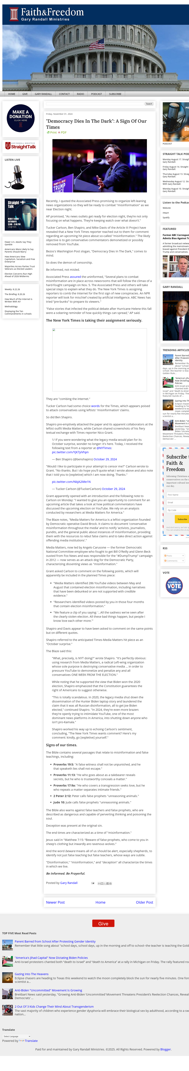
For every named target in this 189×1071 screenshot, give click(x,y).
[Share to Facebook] (107, 883)
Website (167, 207)
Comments (171, 560)
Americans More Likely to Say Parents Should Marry (19, 250)
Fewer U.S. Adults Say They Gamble (18, 243)
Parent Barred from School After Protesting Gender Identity (55, 941)
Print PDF (58, 132)
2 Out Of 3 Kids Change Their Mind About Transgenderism (54, 1007)
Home (100, 902)
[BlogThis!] (102, 883)
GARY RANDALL (43, 94)
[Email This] (99, 883)
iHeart (166, 212)
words (95, 406)
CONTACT (64, 94)
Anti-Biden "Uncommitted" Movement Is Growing (48, 990)
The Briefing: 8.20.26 (15, 294)
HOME (11, 94)
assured (75, 277)
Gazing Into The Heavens (32, 974)
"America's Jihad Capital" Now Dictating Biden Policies (51, 958)
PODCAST (96, 94)
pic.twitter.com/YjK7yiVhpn (70, 452)
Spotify (166, 217)
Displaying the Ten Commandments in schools (18, 312)
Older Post (144, 902)
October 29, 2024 (105, 459)
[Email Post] (92, 883)
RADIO (80, 94)
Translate (31, 1041)
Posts (169, 555)
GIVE (25, 94)
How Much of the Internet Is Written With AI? (18, 300)
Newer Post (55, 902)
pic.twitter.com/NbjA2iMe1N (71, 482)
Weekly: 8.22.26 (12, 289)
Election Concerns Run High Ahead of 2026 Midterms (18, 275)
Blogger (165, 1049)
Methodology (11, 306)
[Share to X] (104, 883)
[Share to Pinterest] (110, 883)
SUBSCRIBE (115, 94)
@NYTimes (104, 448)
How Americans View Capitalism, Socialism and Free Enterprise (20, 259)
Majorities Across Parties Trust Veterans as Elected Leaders (20, 267)
